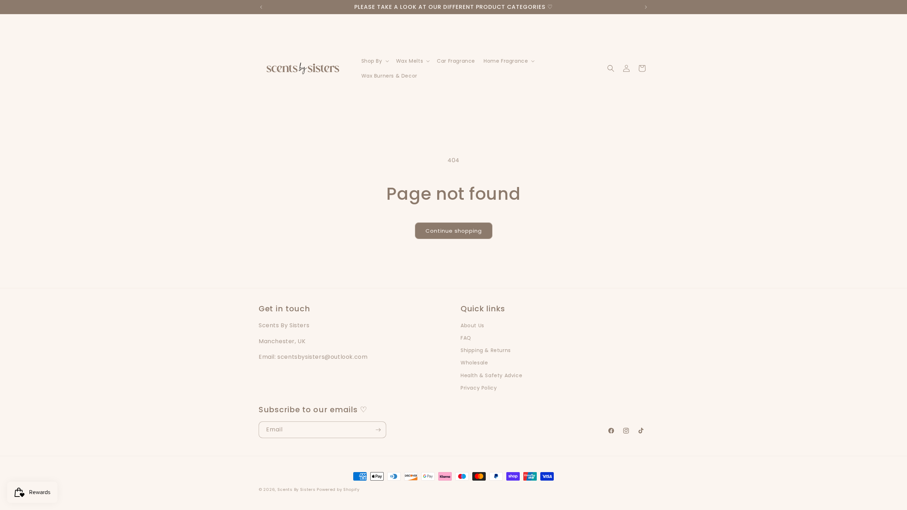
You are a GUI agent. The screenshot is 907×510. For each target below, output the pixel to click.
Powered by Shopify (338, 489)
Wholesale (474, 362)
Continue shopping (454, 230)
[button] (374, 60)
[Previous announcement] (261, 7)
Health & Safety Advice (491, 375)
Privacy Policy (479, 387)
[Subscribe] (378, 429)
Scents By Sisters (296, 489)
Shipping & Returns (486, 350)
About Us (472, 325)
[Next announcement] (646, 7)
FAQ (466, 337)
